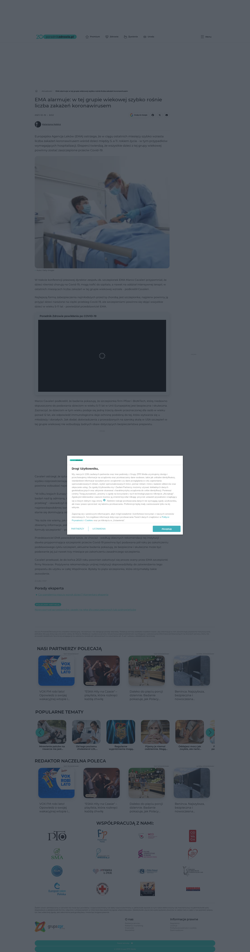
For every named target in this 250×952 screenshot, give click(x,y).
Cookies (89, 520)
